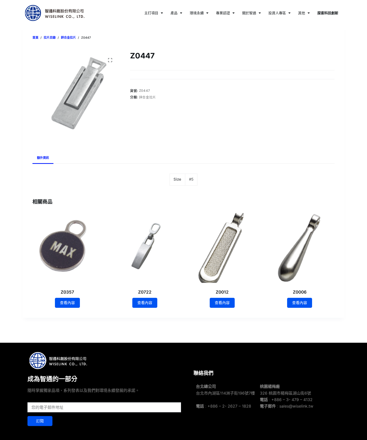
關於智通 (249, 13)
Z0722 (145, 292)
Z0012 (222, 292)
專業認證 (223, 13)
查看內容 (67, 302)
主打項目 (151, 13)
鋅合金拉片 (147, 97)
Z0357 (67, 292)
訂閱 (40, 421)
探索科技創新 (327, 13)
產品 (174, 13)
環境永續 (197, 13)
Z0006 (300, 292)
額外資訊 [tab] (43, 158)
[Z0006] (300, 248)
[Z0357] (67, 248)
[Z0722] (145, 248)
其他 (301, 13)
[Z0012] (222, 248)
